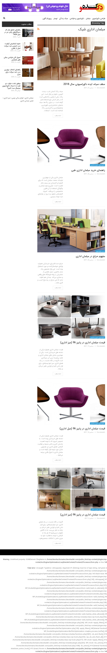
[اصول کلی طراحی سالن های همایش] (27, 60)
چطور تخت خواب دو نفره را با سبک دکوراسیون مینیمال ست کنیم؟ (11, 86)
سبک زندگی (63, 18)
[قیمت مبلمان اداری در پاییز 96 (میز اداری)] (71, 316)
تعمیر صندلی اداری (26, 100)
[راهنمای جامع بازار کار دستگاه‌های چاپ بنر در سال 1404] (27, 33)
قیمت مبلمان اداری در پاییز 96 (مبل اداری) (82, 429)
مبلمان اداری (29, 98)
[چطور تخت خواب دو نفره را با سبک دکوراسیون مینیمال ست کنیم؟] (27, 86)
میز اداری (7, 98)
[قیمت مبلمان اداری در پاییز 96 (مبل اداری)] (71, 402)
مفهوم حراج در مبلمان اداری (90, 256)
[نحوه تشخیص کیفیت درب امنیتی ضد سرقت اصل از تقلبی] (27, 46)
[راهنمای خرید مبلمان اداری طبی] (71, 144)
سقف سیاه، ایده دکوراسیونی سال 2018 (84, 84)
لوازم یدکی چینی (17, 98)
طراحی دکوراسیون (98, 18)
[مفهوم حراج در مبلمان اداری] (71, 230)
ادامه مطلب (58, 116)
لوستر (55, 18)
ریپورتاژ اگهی (47, 18)
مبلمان (88, 18)
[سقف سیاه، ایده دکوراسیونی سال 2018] (71, 58)
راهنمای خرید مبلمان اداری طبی (88, 170)
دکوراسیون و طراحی (77, 18)
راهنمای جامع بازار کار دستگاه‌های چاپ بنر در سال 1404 (12, 32)
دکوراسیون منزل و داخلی (97, 79)
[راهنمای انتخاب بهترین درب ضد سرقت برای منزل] (27, 72)
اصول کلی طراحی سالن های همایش (12, 58)
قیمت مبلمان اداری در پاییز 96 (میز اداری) (82, 342)
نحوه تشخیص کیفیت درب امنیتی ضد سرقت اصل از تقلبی (12, 46)
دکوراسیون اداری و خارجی (97, 165)
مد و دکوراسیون (100, 251)
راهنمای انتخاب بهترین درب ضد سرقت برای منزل (12, 72)
